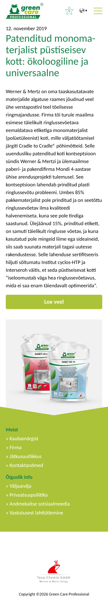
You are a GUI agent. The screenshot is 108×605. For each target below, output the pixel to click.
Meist (12, 429)
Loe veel (54, 301)
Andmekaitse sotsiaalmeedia (40, 504)
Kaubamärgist (24, 438)
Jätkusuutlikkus (25, 456)
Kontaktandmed (26, 465)
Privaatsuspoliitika (29, 495)
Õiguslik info (19, 477)
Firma (16, 447)
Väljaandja (20, 486)
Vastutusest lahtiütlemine (36, 513)
